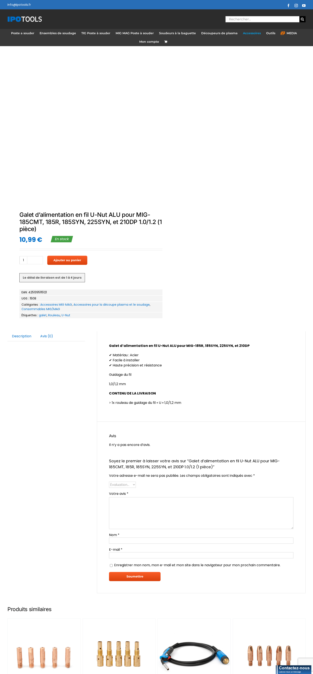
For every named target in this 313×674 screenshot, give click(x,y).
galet (43, 315)
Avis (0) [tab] (46, 336)
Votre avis (118, 493)
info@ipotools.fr (19, 5)
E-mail (115, 549)
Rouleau (54, 315)
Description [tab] (21, 336)
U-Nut (66, 315)
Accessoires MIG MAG (56, 304)
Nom (114, 534)
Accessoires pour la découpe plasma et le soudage (111, 304)
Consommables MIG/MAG (41, 309)
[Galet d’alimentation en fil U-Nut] (79, 129)
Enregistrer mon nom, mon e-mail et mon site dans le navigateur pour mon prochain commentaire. (197, 565)
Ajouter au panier (67, 260)
